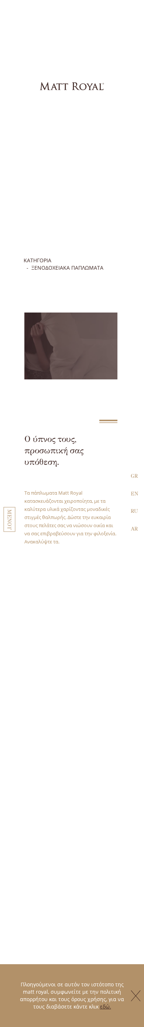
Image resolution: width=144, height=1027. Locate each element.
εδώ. (105, 1006)
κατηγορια (37, 260)
